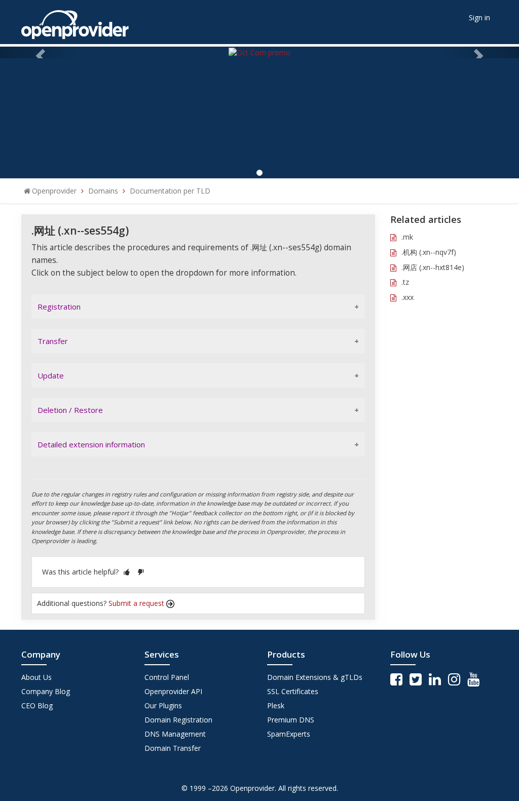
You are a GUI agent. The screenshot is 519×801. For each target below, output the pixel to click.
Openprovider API (173, 691)
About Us (36, 677)
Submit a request (137, 603)
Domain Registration (178, 719)
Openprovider (54, 191)
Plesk (275, 705)
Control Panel (166, 677)
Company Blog (45, 691)
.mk (407, 237)
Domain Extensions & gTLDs (314, 677)
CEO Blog (37, 705)
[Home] (75, 21)
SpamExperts (288, 734)
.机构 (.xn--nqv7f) (428, 252)
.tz (405, 282)
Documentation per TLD (170, 191)
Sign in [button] (479, 17)
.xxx (407, 297)
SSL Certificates (292, 691)
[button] (127, 572)
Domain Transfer (172, 748)
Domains (103, 191)
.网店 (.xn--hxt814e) (432, 267)
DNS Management (175, 734)
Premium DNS (290, 719)
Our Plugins (163, 705)
